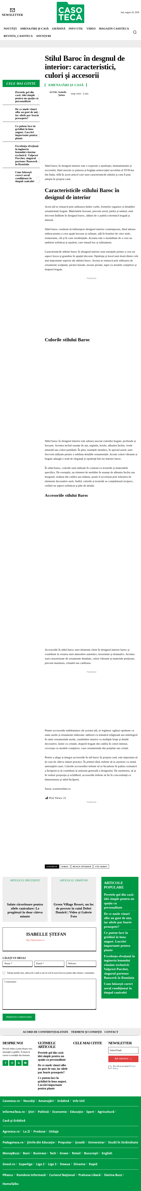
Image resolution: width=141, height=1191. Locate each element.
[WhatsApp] (117, 93)
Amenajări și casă (66, 85)
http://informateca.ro (35, 940)
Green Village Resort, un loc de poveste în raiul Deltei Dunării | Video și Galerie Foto (74, 910)
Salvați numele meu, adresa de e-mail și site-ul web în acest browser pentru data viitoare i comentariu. (51, 973)
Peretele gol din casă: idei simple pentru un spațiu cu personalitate (26, 97)
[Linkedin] (126, 93)
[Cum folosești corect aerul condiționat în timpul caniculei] (8, 175)
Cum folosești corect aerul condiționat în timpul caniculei (24, 177)
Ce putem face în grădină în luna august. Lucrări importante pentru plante (26, 132)
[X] (100, 93)
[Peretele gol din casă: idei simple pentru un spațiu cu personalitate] (8, 95)
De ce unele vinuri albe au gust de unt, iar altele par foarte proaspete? (27, 114)
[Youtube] (25, 1063)
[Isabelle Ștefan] (47, 94)
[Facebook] (92, 93)
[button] (134, 32)
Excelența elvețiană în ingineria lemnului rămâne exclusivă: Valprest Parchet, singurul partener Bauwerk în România (27, 155)
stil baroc (101, 867)
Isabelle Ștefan (62, 93)
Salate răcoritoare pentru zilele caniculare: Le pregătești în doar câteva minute (25, 910)
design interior (82, 867)
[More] (134, 93)
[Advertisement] (91, 306)
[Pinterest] (109, 93)
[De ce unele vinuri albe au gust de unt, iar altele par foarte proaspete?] (8, 112)
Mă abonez (122, 1059)
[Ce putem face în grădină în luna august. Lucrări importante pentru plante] (8, 129)
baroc (65, 867)
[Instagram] (12, 1063)
